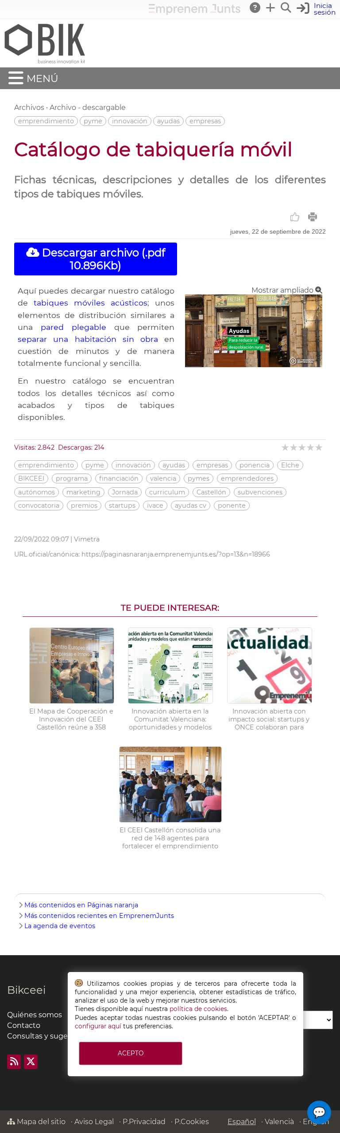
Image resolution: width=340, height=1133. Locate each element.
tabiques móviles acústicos (90, 302)
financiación (119, 478)
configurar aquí (98, 1026)
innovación (129, 121)
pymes (198, 478)
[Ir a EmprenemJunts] (194, 12)
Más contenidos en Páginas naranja (81, 905)
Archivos (29, 107)
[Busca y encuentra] (286, 7)
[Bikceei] (44, 63)
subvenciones (260, 492)
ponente (232, 506)
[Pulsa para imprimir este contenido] (312, 216)
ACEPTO (130, 1053)
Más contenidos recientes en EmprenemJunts (99, 916)
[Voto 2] (294, 447)
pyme (93, 121)
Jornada (125, 492)
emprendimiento (46, 121)
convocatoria (38, 506)
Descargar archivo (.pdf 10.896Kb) (102, 259)
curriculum (167, 492)
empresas (205, 121)
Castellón (211, 492)
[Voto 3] (302, 447)
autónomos (36, 492)
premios (84, 506)
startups (122, 506)
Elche (290, 465)
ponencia (255, 465)
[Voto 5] (319, 447)
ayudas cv (190, 506)
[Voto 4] (311, 447)
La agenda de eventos (59, 926)
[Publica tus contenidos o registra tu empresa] (270, 7)
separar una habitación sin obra (88, 339)
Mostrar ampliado (283, 290)
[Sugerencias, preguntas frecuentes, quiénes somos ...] (255, 7)
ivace (155, 506)
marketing (83, 492)
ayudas (168, 121)
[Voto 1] (286, 447)
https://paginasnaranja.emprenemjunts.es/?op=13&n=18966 (175, 554)
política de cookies (198, 1008)
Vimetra (87, 539)
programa (72, 478)
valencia (163, 478)
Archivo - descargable (88, 107)
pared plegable (73, 327)
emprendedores (247, 478)
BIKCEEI (31, 478)
